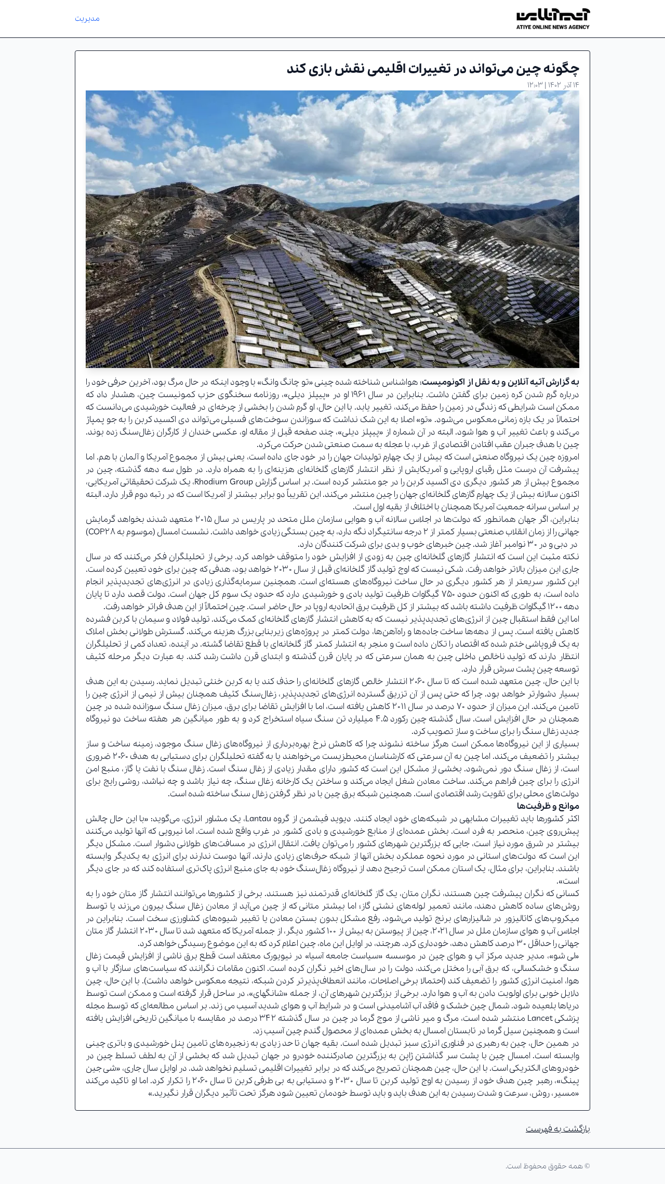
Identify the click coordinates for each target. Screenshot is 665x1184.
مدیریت (87, 19)
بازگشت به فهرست (558, 1129)
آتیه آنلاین (525, 382)
